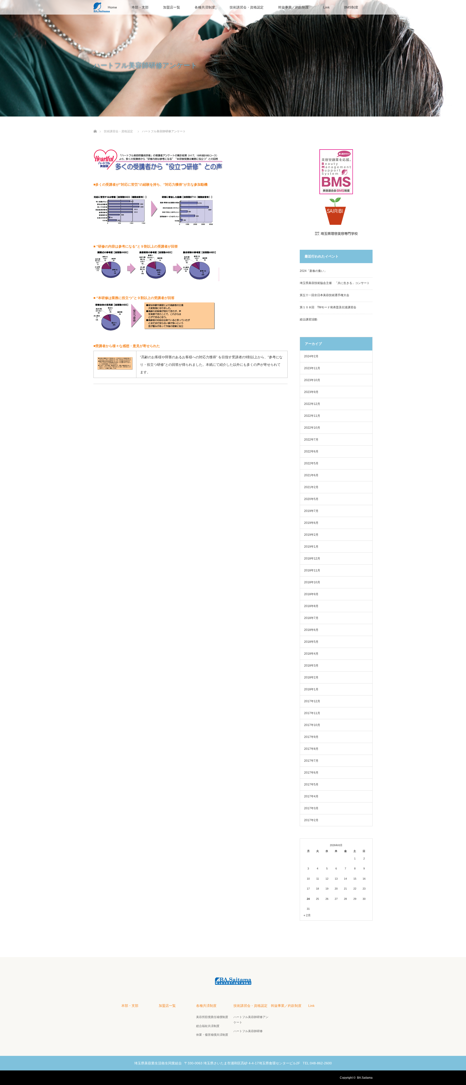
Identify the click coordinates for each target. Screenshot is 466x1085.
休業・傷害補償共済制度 (212, 1034)
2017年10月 (312, 725)
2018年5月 (311, 641)
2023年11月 (312, 368)
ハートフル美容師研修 (248, 1031)
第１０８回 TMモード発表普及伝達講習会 (328, 307)
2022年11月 (312, 415)
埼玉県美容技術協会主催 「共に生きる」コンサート (335, 283)
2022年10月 (312, 427)
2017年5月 (311, 784)
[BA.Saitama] (233, 981)
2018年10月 (312, 582)
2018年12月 (312, 558)
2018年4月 (311, 653)
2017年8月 (311, 749)
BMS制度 (351, 7)
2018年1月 (311, 689)
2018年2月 (311, 677)
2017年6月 (311, 772)
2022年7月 (311, 439)
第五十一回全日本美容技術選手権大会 (324, 295)
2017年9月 (311, 737)
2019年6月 (311, 523)
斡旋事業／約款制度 (293, 7)
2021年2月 (311, 487)
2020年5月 (311, 499)
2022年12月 (312, 404)
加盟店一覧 (171, 7)
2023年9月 (311, 392)
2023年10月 (312, 380)
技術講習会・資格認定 (247, 7)
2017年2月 (311, 820)
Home (112, 7)
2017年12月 (312, 701)
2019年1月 (311, 546)
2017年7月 (311, 760)
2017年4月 (311, 796)
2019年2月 (311, 534)
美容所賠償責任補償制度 (212, 1017)
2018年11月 (312, 570)
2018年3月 (311, 665)
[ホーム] (95, 125)
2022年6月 (311, 451)
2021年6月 (311, 475)
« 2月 (307, 915)
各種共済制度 (205, 7)
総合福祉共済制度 (207, 1026)
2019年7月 (311, 511)
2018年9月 (311, 594)
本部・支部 (140, 7)
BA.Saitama (365, 1077)
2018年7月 (311, 618)
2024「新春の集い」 (313, 271)
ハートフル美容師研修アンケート (250, 1019)
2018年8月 (311, 606)
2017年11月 (312, 713)
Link (326, 7)
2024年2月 (311, 356)
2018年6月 (311, 630)
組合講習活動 (308, 319)
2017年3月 (311, 808)
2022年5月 (311, 463)
